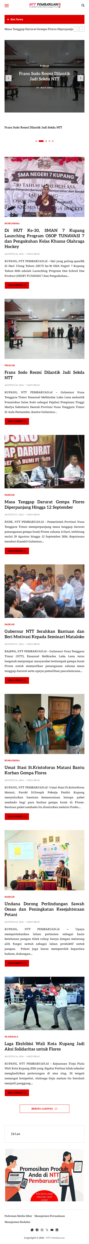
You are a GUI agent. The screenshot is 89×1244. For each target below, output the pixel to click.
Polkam (44, 65)
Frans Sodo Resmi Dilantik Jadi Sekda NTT (33, 127)
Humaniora (12, 223)
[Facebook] (37, 1230)
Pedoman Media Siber (18, 1216)
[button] (76, 29)
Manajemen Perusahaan (49, 1216)
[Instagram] (42, 1230)
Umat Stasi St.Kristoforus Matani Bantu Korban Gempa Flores (45, 770)
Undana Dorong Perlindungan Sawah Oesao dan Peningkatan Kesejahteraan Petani (45, 909)
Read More (15, 285)
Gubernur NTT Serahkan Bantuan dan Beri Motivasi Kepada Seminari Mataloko (45, 634)
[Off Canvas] (7, 5)
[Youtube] (52, 1230)
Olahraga (11, 1036)
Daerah (10, 494)
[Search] (83, 5)
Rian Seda (47, 87)
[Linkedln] (57, 1230)
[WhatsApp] (32, 1230)
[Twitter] (47, 1230)
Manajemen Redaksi (17, 1222)
